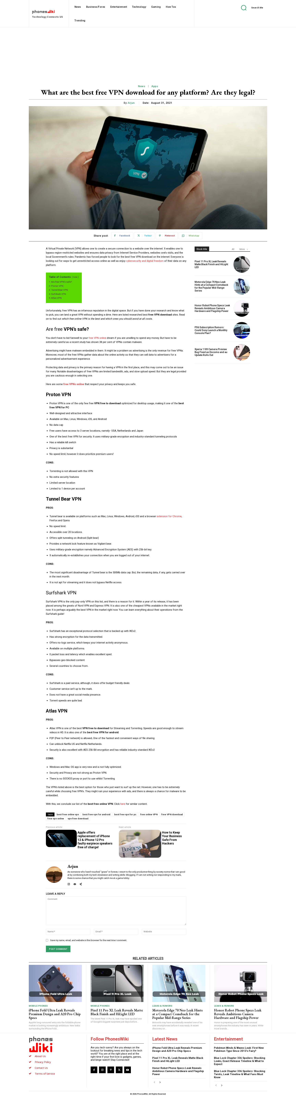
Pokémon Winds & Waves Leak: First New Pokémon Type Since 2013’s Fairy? (239, 1049)
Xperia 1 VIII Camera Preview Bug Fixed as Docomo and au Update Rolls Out (211, 352)
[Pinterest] (110, 1070)
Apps (154, 86)
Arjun (131, 102)
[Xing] (80, 883)
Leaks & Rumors (162, 1006)
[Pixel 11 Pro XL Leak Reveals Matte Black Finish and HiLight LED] (241, 264)
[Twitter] (119, 1070)
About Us (40, 1056)
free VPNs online (73, 384)
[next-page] (160, 1082)
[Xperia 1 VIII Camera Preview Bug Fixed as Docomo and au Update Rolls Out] (241, 352)
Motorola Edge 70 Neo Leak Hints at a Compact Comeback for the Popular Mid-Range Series (211, 286)
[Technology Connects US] (55, 1044)
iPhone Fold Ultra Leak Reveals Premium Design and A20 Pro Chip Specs (55, 1014)
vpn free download (78, 818)
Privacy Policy (43, 1062)
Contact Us (41, 1067)
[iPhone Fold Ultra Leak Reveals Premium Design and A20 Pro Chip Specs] (55, 983)
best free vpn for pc (125, 814)
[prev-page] (154, 1082)
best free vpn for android (96, 814)
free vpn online (55, 818)
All (233, 249)
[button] (249, 7)
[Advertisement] (148, 53)
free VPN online (97, 337)
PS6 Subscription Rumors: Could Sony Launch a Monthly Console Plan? (211, 330)
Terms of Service (45, 1073)
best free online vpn (68, 814)
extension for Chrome (169, 516)
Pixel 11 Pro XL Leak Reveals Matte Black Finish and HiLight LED (211, 264)
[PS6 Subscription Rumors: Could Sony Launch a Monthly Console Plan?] (241, 330)
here (122, 803)
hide (75, 277)
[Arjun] (54, 874)
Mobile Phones (38, 1006)
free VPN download (172, 814)
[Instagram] (68, 883)
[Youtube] (127, 1070)
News (141, 86)
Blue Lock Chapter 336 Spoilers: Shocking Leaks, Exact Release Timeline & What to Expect (239, 1061)
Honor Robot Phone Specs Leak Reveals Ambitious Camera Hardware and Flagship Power (212, 308)
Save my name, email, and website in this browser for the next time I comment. (88, 940)
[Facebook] (94, 1070)
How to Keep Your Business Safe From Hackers (172, 838)
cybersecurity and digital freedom (145, 260)
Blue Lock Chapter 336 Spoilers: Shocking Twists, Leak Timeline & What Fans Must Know (239, 1074)
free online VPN (149, 814)
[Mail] (74, 883)
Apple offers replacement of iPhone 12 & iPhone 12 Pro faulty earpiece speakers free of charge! (95, 840)
